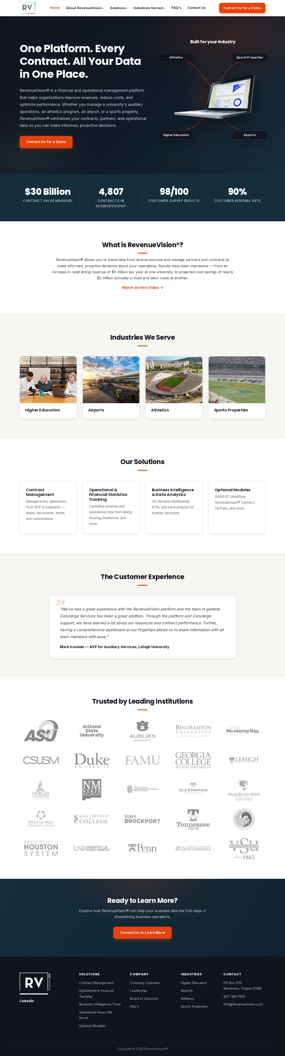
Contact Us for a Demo (242, 8)
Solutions (119, 8)
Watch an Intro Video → (142, 287)
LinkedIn (27, 1001)
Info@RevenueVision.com (243, 1004)
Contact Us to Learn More (142, 933)
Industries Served (149, 8)
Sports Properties (249, 57)
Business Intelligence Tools (100, 1004)
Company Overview (145, 983)
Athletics (176, 57)
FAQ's (176, 8)
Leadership (138, 990)
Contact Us (196, 8)
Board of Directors (144, 998)
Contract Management (96, 983)
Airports (250, 135)
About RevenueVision (85, 8)
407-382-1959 (234, 996)
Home (55, 8)
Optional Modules (92, 1026)
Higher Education (176, 135)
